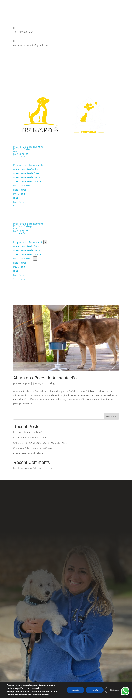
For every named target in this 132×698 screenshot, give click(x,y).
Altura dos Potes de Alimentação (45, 377)
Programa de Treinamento (28, 146)
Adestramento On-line (26, 169)
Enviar (111, 667)
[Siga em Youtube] (82, 552)
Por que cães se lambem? (27, 432)
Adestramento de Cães (26, 173)
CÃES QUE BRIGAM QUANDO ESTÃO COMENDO (40, 442)
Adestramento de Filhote (27, 181)
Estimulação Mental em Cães (29, 437)
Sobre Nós (19, 156)
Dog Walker (19, 189)
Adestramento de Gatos (26, 177)
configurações (42, 694)
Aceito (75, 690)
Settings (114, 690)
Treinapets (24, 383)
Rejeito (94, 690)
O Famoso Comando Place (28, 453)
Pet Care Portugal (23, 149)
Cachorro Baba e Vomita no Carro (32, 448)
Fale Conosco (20, 153)
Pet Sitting (19, 193)
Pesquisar (111, 416)
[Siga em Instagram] (23, 55)
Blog (15, 151)
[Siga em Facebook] (16, 55)
